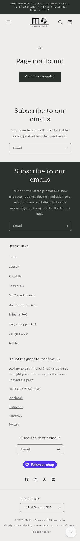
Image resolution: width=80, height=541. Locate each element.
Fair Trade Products (22, 295)
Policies (14, 343)
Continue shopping (40, 76)
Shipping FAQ (18, 314)
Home (13, 257)
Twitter (14, 424)
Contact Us (16, 286)
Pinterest (15, 415)
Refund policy (24, 525)
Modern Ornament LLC (38, 520)
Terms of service (66, 525)
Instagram (16, 407)
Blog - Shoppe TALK (22, 324)
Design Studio (18, 334)
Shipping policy (42, 532)
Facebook (16, 398)
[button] (8, 22)
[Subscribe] (66, 148)
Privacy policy (44, 525)
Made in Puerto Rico (22, 305)
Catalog (14, 266)
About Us (15, 276)
